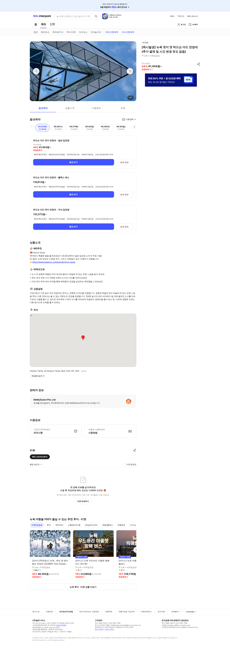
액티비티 (59, 525)
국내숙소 (83, 32)
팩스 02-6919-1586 (102, 625)
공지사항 (161, 611)
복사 (85, 371)
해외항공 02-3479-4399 (104, 627)
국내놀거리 (96, 32)
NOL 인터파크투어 (40, 457)
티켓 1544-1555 (114, 623)
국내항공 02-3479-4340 (124, 627)
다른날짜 (130, 119)
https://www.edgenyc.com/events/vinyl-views (53, 262)
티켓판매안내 (146, 611)
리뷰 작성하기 (83, 501)
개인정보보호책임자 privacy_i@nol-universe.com (180, 627)
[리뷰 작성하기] (134, 450)
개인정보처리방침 (66, 611)
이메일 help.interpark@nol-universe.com (126, 625)
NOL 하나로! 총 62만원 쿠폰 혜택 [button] (73, 16)
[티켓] (52, 24)
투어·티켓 (71, 32)
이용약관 (49, 611)
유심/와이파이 (91, 525)
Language (190, 611)
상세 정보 (124, 162)
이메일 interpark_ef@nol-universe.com (176, 625)
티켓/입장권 (37, 525)
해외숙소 (45, 32)
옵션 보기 (73, 162)
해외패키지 (58, 32)
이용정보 (96, 108)
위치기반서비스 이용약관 (89, 611)
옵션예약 (43, 108)
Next (136, 550)
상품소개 (69, 108)
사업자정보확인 (61, 625)
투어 (49, 525)
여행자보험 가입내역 (126, 611)
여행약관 (108, 611)
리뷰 (123, 108)
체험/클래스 (107, 525)
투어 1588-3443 (101, 623)
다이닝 (133, 525)
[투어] (43, 24)
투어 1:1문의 (99, 629)
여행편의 (121, 525)
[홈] (36, 24)
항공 (36, 32)
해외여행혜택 (112, 32)
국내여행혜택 (128, 32)
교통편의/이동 (74, 525)
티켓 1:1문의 (109, 629)
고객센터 (174, 611)
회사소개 (35, 611)
